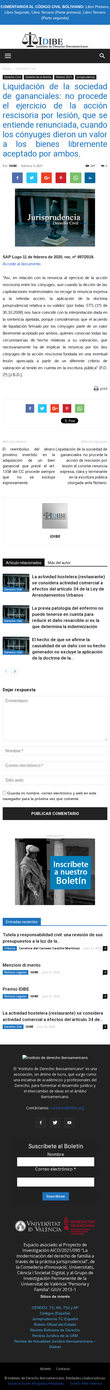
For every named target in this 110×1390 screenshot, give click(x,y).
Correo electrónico (55, 1169)
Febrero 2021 (64, 77)
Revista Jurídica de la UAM (55, 1335)
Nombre (55, 1154)
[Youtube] (69, 1123)
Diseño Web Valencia (86, 1383)
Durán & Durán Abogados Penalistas (36, 1383)
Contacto (63, 1369)
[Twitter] (55, 1123)
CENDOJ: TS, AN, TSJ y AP (55, 1307)
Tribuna (9, 948)
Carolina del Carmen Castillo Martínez (49, 948)
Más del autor (59, 563)
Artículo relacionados (23, 563)
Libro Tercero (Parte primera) (56, 12)
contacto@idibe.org (67, 1107)
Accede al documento (22, 264)
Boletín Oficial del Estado (55, 1324)
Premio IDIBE (16, 989)
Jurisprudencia (86, 77)
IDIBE (13, 166)
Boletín (45, 1369)
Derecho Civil (26, 68)
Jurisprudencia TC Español (55, 1319)
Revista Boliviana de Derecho (55, 1330)
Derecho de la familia (38, 77)
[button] (102, 56)
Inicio (7, 68)
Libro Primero (96, 7)
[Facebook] (40, 1123)
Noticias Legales (15, 972)
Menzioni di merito (22, 965)
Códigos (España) (55, 1313)
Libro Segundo (17, 12)
